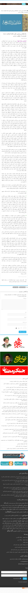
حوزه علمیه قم (9, 521)
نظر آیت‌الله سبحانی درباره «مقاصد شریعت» (18, 381)
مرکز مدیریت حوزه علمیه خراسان (21, 547)
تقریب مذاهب (16, 518)
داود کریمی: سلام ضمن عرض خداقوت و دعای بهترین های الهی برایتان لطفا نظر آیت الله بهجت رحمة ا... (15, 492)
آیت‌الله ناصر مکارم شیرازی (19, 507)
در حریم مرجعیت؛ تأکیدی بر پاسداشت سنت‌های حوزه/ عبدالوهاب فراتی (14, 414)
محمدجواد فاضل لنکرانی (20, 527)
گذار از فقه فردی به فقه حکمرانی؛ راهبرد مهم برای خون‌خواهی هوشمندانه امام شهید (15, 433)
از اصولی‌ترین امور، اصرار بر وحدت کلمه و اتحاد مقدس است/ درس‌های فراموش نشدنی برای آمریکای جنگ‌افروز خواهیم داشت (14, 410)
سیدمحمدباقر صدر (6, 523)
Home (25, 11)
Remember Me (16, 578)
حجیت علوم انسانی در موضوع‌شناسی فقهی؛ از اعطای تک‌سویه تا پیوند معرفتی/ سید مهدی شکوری (14, 392)
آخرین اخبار (21, 11)
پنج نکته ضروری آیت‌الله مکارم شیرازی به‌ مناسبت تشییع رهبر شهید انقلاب (15, 437)
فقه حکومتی (16, 525)
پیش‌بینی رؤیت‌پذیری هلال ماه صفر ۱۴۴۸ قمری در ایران (16, 417)
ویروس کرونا (4, 528)
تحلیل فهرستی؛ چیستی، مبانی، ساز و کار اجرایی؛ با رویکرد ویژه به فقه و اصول (14, 426)
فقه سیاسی (11, 525)
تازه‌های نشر (23, 518)
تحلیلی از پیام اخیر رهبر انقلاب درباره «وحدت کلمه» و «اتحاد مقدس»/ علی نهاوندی (15, 403)
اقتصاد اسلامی (22, 512)
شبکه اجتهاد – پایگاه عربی (22, 540)
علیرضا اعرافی (25, 525)
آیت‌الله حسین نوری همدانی (13, 503)
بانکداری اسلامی (14, 515)
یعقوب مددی (16, 287)
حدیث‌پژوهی (7, 518)
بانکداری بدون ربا (7, 515)
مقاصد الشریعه (22, 287)
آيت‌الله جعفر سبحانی (23, 503)
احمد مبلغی (15, 509)
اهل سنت (20, 515)
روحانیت (13, 523)
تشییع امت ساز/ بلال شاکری (21, 446)
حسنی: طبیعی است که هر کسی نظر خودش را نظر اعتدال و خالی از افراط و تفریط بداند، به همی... (14, 477)
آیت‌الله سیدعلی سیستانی (13, 505)
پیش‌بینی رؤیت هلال (24, 531)
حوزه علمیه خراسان (19, 521)
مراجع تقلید (13, 527)
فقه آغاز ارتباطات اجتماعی (22, 444)
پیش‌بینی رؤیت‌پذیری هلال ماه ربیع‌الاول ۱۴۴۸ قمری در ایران (15, 389)
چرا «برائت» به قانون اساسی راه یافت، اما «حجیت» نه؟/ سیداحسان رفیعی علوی (16, 396)
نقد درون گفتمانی (22, 528)
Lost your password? (22, 582)
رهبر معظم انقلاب (19, 523)
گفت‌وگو (10, 530)
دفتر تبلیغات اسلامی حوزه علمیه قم (21, 545)
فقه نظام (7, 525)
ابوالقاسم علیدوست (23, 509)
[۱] (19, 212)
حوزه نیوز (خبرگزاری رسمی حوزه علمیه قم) (19, 549)
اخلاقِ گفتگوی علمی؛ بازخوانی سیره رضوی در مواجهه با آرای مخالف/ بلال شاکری (15, 384)
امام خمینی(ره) (15, 512)
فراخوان (21, 525)
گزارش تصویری (17, 531)
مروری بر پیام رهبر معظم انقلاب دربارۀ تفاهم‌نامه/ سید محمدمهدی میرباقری (14, 441)
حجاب (11, 518)
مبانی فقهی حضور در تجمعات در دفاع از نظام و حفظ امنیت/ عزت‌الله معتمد (15, 400)
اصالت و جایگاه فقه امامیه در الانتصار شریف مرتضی (17, 448)
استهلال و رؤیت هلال (8, 509)
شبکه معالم (25, 542)
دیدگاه (24, 298)
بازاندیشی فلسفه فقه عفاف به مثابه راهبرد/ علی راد (17, 423)
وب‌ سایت (24, 322)
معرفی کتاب (8, 527)
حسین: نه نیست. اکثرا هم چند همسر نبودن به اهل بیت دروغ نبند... (15, 484)
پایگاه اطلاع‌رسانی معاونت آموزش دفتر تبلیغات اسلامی (17, 552)
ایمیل (25, 317)
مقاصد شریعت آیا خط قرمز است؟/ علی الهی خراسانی (16, 387)
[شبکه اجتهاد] (14, 4)
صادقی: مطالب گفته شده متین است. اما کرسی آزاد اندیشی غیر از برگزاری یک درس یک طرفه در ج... (15, 481)
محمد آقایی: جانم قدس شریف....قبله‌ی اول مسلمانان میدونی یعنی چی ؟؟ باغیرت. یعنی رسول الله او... (14, 495)
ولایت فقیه (9, 528)
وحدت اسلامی (15, 528)
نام (25, 312)
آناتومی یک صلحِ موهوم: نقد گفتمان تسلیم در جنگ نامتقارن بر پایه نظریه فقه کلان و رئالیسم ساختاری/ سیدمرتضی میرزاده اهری (14, 407)
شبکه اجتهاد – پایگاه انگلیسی (22, 537)
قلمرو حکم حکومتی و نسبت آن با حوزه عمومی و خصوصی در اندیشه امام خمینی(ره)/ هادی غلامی (15, 430)
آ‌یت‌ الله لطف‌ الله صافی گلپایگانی (7, 507)
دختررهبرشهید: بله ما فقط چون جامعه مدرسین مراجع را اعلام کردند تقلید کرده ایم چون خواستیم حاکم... (15, 488)
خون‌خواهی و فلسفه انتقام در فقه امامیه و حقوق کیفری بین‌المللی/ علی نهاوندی (16, 420)
